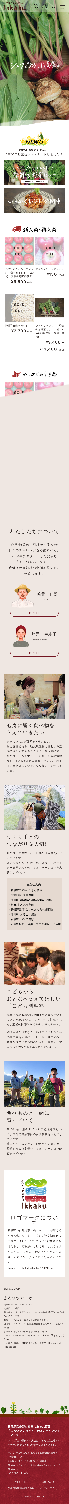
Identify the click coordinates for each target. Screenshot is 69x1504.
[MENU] (62, 5)
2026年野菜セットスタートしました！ (34, 152)
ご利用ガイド (21, 1482)
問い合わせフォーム (17, 1465)
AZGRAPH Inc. (47, 1268)
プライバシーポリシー (48, 1488)
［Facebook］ (11, 1347)
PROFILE (34, 613)
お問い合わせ (48, 1482)
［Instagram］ (54, 1343)
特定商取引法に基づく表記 (21, 1488)
